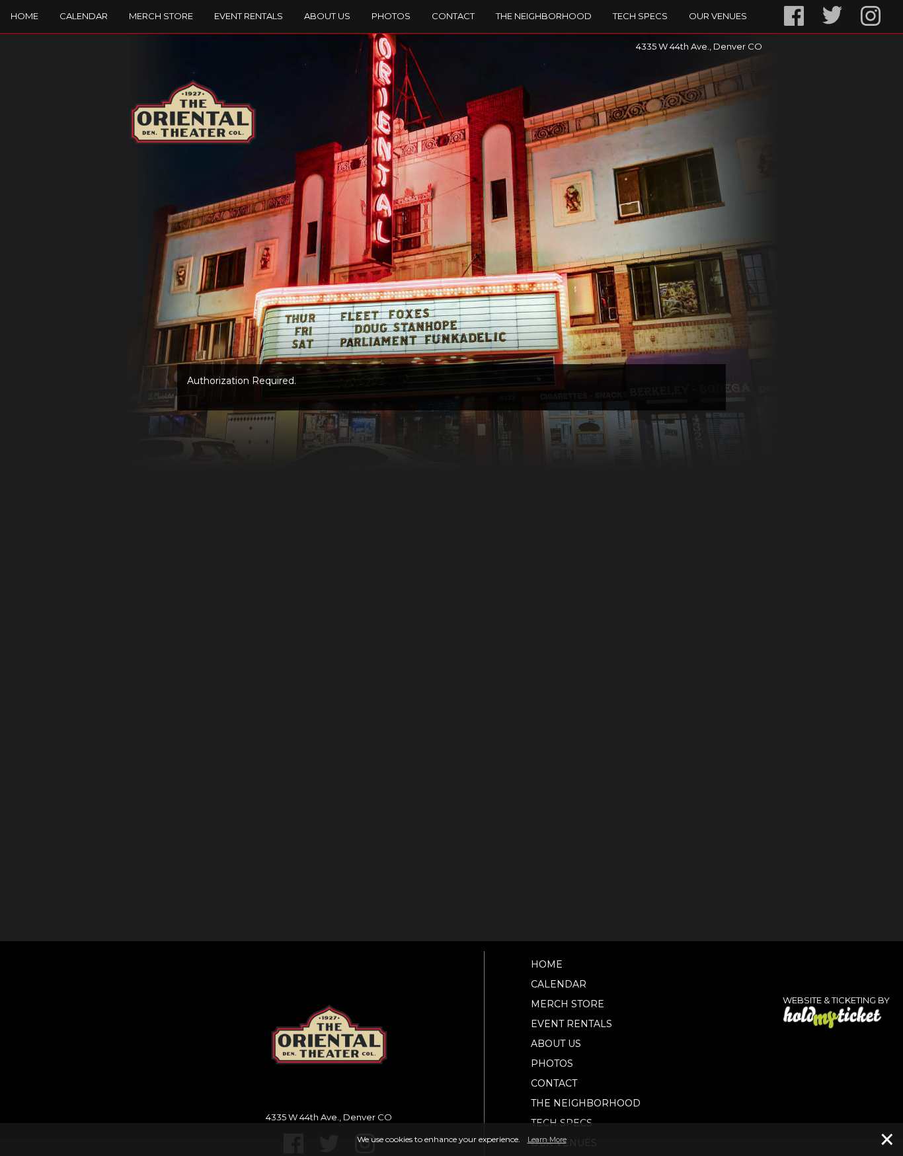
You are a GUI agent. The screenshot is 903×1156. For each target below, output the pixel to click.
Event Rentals (248, 16)
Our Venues (718, 16)
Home (24, 16)
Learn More (547, 1139)
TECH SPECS (640, 16)
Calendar (83, 16)
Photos (391, 16)
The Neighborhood (544, 16)
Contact (453, 16)
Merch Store (161, 16)
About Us (327, 16)
